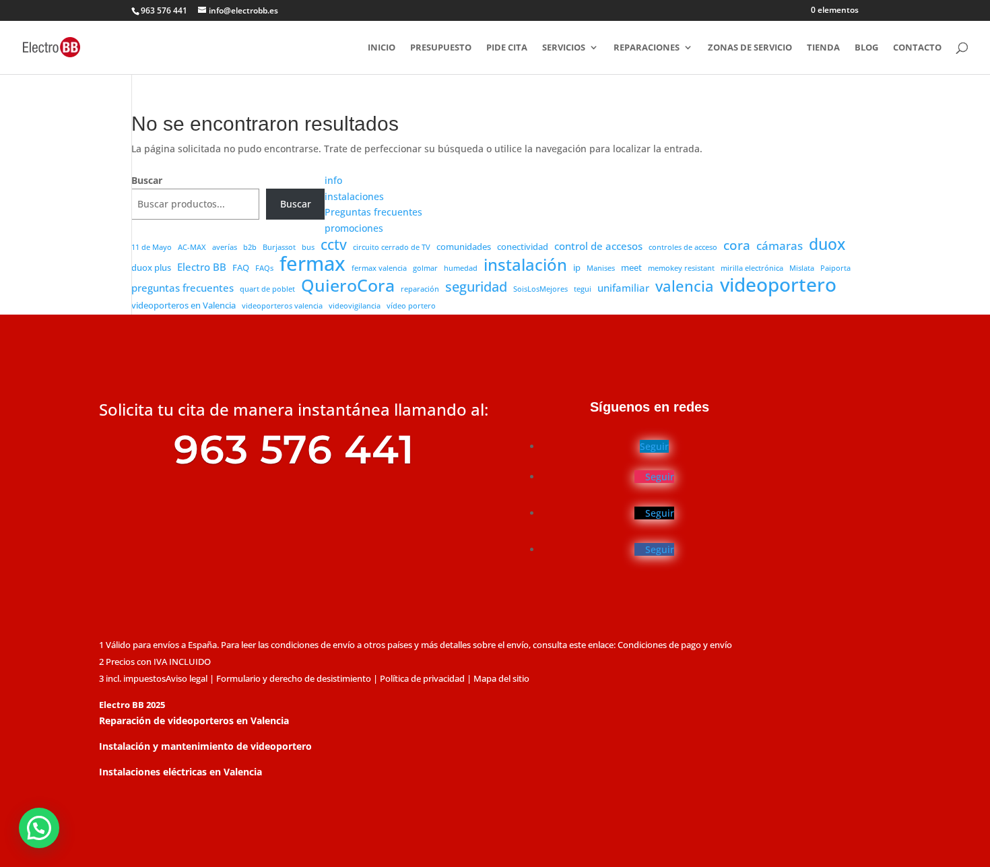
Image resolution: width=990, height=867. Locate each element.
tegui (582, 289)
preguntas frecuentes (182, 287)
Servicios (563, 47)
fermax (312, 264)
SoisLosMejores (540, 289)
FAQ (240, 267)
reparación (420, 289)
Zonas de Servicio (750, 47)
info (333, 180)
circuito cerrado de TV (391, 247)
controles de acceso (683, 247)
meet (631, 267)
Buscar (146, 180)
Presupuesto (440, 47)
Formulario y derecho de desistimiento (293, 678)
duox (827, 244)
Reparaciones (647, 47)
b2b (250, 247)
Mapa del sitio (501, 678)
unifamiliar (623, 287)
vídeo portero (411, 306)
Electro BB (201, 267)
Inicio (381, 47)
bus (308, 247)
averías (224, 247)
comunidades (463, 246)
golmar (425, 268)
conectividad (522, 246)
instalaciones (354, 196)
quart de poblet (267, 289)
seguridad (476, 287)
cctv (334, 245)
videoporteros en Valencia (183, 305)
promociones (354, 228)
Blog (866, 47)
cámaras (779, 245)
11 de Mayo (151, 247)
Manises (601, 268)
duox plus (151, 267)
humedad (460, 268)
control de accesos (598, 246)
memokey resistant (681, 268)
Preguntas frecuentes (373, 211)
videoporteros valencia (282, 306)
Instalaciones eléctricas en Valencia (180, 771)
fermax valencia (379, 268)
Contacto (917, 47)
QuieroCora (348, 286)
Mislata (801, 268)
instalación (525, 265)
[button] (39, 828)
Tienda (823, 47)
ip (577, 267)
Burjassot (279, 247)
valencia (684, 286)
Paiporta (835, 268)
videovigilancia (355, 306)
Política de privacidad (422, 678)
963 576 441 (164, 10)
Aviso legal (186, 678)
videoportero (778, 285)
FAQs (264, 268)
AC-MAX (192, 247)
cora (736, 246)
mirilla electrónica (752, 268)
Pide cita (506, 47)
